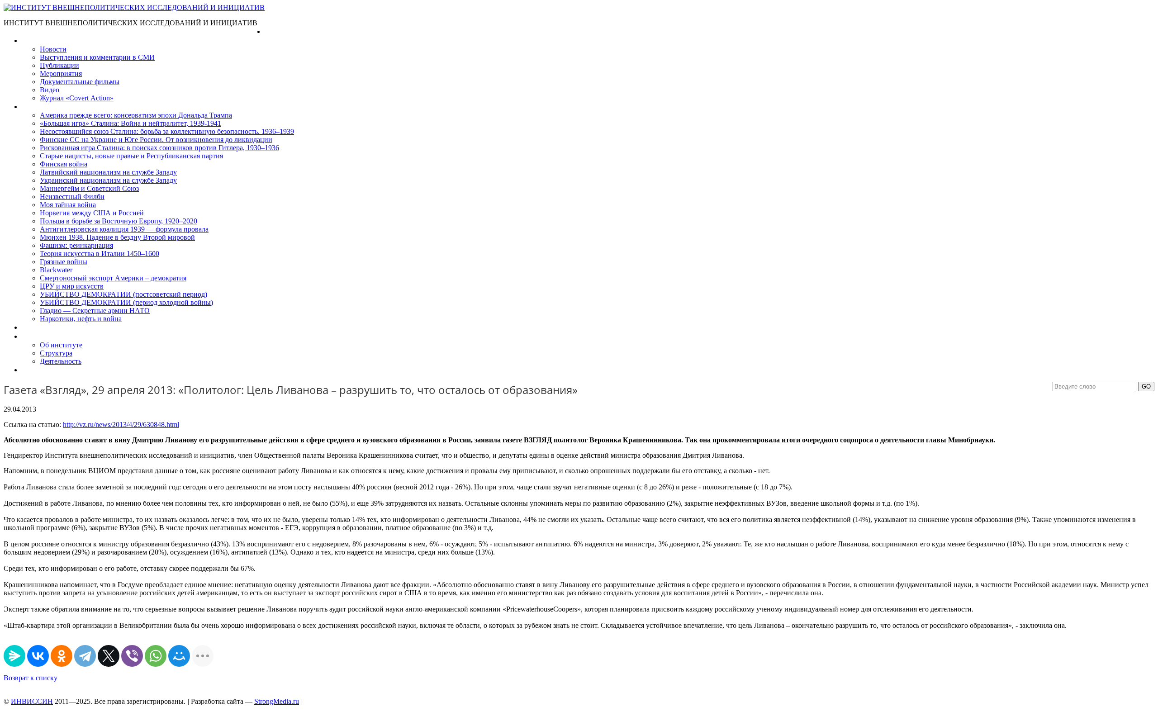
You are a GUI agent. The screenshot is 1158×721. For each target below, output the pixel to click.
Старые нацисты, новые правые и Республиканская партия (131, 156)
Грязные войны (63, 262)
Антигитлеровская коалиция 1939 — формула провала (124, 229)
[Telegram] (85, 656)
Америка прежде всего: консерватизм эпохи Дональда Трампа (136, 115)
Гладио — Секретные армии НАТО (95, 310)
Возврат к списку (30, 678)
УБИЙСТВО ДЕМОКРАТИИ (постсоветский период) (123, 294)
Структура (56, 353)
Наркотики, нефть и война (81, 319)
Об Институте (43, 336)
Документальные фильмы (79, 81)
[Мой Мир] (179, 656)
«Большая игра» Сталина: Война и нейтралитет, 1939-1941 (130, 123)
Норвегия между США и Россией (92, 213)
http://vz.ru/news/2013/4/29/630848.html (121, 424)
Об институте (61, 345)
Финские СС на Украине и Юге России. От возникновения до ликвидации (156, 139)
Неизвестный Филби (72, 196)
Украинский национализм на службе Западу (108, 180)
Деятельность (60, 361)
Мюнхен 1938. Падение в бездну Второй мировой (117, 237)
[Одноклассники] (61, 656)
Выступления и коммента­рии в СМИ (97, 57)
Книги (31, 106)
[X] (108, 656)
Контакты (37, 369)
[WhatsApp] (155, 656)
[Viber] (132, 656)
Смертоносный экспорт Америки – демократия (113, 278)
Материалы (40, 40)
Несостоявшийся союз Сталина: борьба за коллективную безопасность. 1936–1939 (167, 131)
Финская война (63, 164)
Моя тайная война (68, 205)
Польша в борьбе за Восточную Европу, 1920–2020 (118, 221)
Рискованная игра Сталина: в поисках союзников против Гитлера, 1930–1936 (159, 148)
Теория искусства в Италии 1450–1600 (99, 253)
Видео (49, 90)
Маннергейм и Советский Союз (89, 188)
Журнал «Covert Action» (77, 98)
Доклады (35, 327)
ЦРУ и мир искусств (72, 286)
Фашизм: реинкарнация (76, 245)
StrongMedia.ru (276, 701)
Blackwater (56, 270)
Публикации (59, 65)
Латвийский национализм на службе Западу (108, 172)
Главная (277, 31)
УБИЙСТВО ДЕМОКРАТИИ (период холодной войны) (126, 302)
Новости (53, 49)
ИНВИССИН (32, 701)
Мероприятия (61, 73)
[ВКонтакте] (38, 656)
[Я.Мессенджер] (14, 656)
